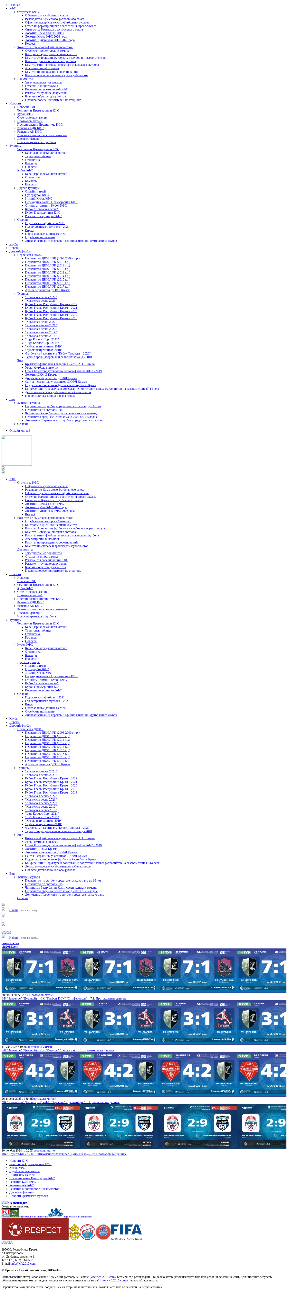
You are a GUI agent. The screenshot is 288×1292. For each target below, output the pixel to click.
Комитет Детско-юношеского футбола (50, 61)
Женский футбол (28, 402)
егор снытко (10, 943)
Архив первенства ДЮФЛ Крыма (47, 290)
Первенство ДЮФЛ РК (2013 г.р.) (47, 272)
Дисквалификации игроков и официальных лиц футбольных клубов (71, 240)
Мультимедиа (17, 1203)
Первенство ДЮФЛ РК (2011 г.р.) (47, 265)
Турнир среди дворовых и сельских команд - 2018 (58, 357)
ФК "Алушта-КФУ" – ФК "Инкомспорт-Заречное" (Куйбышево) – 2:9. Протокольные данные (64, 1154)
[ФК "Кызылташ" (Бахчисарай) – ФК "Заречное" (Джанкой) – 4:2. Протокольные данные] (41, 1095)
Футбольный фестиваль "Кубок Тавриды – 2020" (58, 353)
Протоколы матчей (30, 121)
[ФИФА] (126, 1239)
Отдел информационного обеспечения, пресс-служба (60, 26)
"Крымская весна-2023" (41, 300)
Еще (20, 360)
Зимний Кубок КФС (38, 198)
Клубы (13, 244)
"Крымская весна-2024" (41, 297)
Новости (15, 103)
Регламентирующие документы (46, 92)
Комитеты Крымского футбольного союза (45, 47)
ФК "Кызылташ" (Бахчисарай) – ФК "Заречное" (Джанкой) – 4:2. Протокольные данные (61, 1102)
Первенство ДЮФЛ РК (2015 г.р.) (47, 279)
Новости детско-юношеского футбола (50, 395)
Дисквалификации (29, 138)
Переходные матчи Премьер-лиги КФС (51, 202)
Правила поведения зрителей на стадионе (53, 100)
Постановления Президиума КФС (40, 124)
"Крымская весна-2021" (41, 325)
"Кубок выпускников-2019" (43, 346)
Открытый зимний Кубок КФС (46, 205)
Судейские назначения (32, 117)
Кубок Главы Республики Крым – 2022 (51, 304)
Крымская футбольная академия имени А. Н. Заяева (60, 364)
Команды (31, 163)
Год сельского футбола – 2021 (45, 223)
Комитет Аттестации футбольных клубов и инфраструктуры (65, 57)
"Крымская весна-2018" (41, 335)
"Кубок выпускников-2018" (43, 350)
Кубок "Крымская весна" (42, 209)
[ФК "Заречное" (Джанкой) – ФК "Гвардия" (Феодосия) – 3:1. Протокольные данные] (41, 1043)
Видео (29, 230)
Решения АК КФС (29, 131)
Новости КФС (26, 107)
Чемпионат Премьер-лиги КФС (38, 110)
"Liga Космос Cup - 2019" (42, 343)
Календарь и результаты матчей (46, 152)
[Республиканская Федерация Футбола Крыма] (74, 1239)
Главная (14, 4)
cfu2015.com (10, 946)
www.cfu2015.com (103, 1277)
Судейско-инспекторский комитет (48, 50)
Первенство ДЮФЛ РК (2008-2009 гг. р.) (52, 258)
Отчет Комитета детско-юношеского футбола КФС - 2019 (63, 371)
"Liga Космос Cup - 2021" (42, 339)
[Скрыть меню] (3, 932)
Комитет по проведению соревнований (51, 71)
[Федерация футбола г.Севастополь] (87, 1239)
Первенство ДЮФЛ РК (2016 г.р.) (47, 283)
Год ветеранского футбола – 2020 (47, 226)
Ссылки (22, 219)
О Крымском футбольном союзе (46, 15)
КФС (12, 8)
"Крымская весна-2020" (41, 328)
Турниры (15, 145)
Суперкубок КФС (37, 195)
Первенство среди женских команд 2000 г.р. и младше (61, 416)
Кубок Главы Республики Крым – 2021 (51, 307)
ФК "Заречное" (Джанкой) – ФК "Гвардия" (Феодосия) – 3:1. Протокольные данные (58, 1050)
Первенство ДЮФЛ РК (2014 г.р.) (47, 276)
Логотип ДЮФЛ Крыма (41, 374)
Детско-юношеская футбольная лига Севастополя (58, 392)
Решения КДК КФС (30, 128)
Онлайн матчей (35, 191)
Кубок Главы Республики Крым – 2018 (51, 318)
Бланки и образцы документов (45, 96)
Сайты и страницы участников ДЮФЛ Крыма (56, 381)
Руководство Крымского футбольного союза (54, 19)
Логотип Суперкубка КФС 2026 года (50, 40)
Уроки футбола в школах (41, 367)
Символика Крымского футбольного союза (54, 29)
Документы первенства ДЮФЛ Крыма (51, 378)
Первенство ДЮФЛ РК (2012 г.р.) (47, 269)
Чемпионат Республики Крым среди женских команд (61, 413)
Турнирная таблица (38, 156)
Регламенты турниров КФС (43, 216)
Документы (25, 78)
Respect (30, 43)
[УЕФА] (103, 1239)
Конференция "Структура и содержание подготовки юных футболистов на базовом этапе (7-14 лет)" (92, 388)
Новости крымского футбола (36, 142)
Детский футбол (20, 251)
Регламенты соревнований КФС (46, 89)
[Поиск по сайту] (3, 905)
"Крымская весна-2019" (41, 332)
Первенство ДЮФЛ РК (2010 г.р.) (47, 262)
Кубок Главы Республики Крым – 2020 (51, 311)
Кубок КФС (25, 114)
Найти (13, 910)
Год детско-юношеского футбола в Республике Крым (60, 385)
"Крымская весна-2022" (41, 321)
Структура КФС (28, 11)
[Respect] (35, 1239)
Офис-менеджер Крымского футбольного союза (57, 22)
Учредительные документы (43, 82)
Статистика (33, 159)
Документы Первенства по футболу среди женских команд (64, 420)
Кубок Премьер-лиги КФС (43, 212)
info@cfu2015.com (23, 1263)
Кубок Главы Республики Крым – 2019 (51, 314)
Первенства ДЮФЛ (30, 254)
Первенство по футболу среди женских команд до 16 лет (63, 406)
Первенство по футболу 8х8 (43, 409)
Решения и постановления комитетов (42, 135)
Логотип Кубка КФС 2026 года (46, 36)
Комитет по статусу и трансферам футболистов (56, 75)
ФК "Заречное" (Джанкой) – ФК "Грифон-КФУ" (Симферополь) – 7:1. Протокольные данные (64, 998)
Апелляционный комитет (42, 68)
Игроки (14, 247)
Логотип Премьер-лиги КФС (44, 33)
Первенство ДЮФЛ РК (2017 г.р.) (47, 286)
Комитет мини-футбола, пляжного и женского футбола (62, 64)
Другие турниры (28, 188)
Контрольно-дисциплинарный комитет (51, 54)
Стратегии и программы (41, 85)
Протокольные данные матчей (45, 233)
